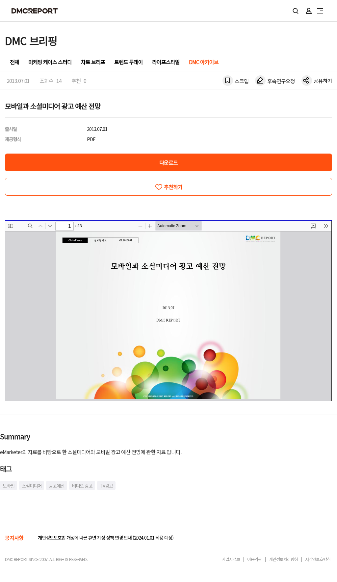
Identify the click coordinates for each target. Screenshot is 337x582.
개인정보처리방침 (283, 559)
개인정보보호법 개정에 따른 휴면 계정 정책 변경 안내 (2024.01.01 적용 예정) (105, 537)
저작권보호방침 (317, 559)
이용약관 (254, 559)
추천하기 (173, 187)
